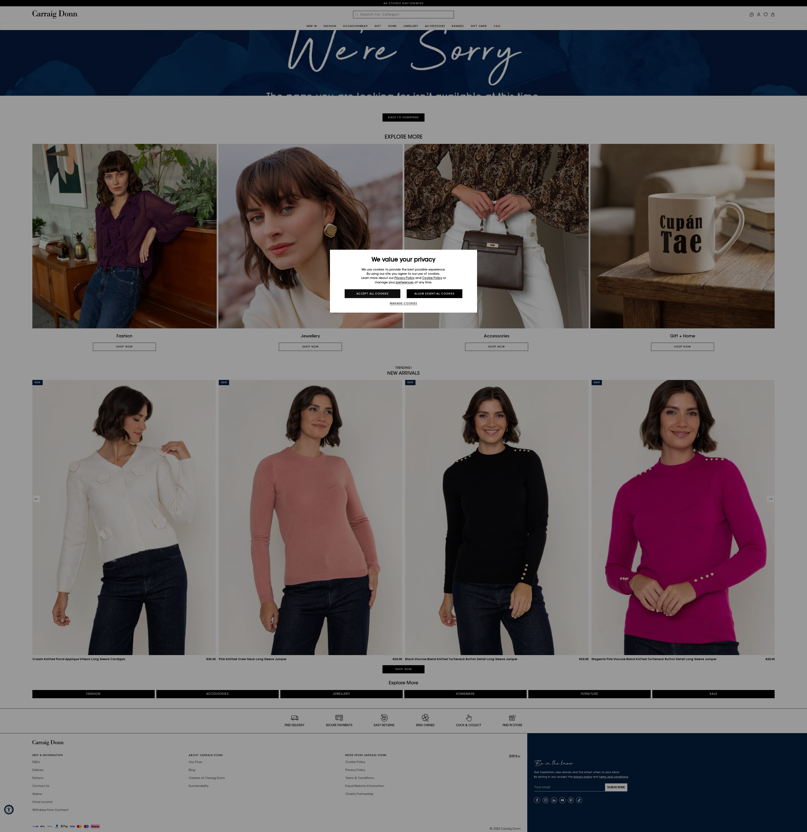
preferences (405, 282)
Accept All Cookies (372, 294)
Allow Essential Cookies (434, 294)
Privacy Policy (404, 278)
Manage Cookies (403, 303)
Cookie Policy (432, 278)
